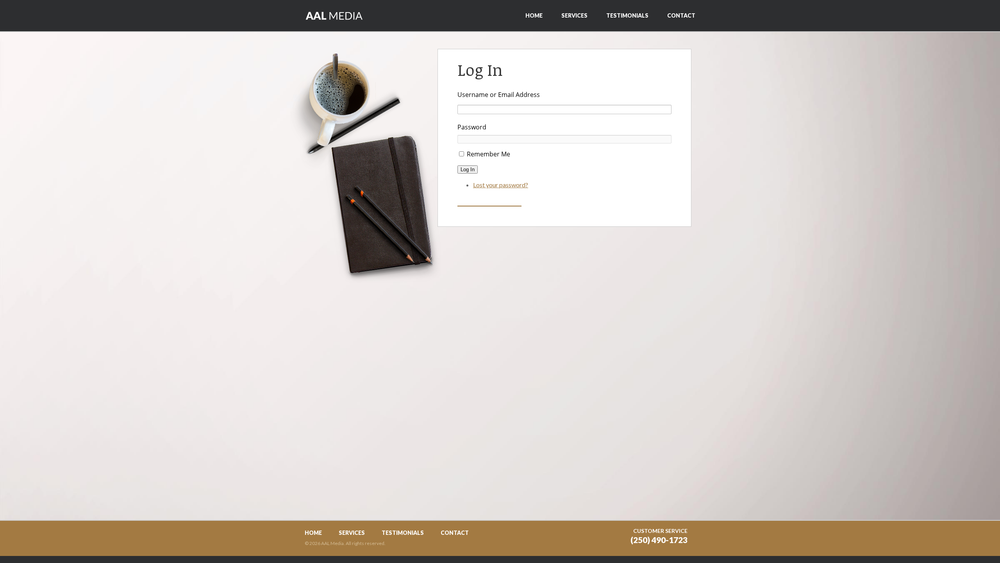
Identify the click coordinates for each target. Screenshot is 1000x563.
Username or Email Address (498, 94)
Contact (681, 15)
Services (574, 15)
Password (471, 127)
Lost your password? (500, 184)
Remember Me (488, 154)
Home (534, 15)
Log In (468, 169)
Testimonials (627, 15)
